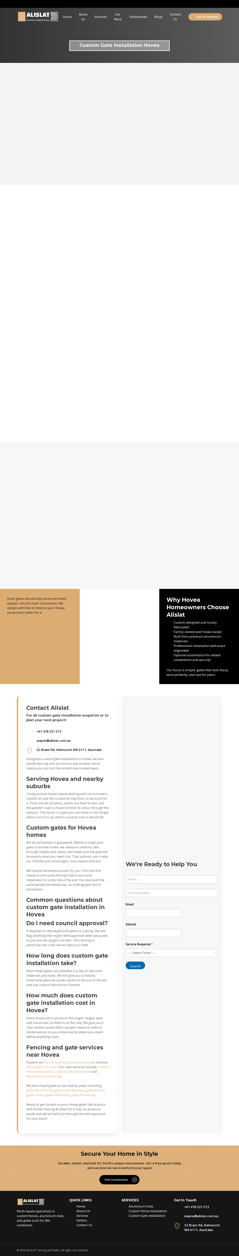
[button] (49, 563)
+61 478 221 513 (49, 731)
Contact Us (84, 1225)
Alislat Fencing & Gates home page (69, 1062)
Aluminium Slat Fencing (44, 1076)
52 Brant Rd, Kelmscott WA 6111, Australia (69, 750)
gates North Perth (39, 1090)
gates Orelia (35, 1095)
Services (82, 1215)
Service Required (139, 944)
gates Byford (95, 1090)
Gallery (81, 1220)
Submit (135, 966)
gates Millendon (58, 1095)
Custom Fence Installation (148, 1211)
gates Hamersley (83, 1095)
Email (130, 904)
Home (80, 1206)
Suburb (131, 924)
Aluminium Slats (141, 1206)
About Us (83, 1211)
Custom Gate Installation (72, 1071)
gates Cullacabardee (69, 1090)
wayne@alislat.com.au (54, 740)
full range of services (41, 1067)
